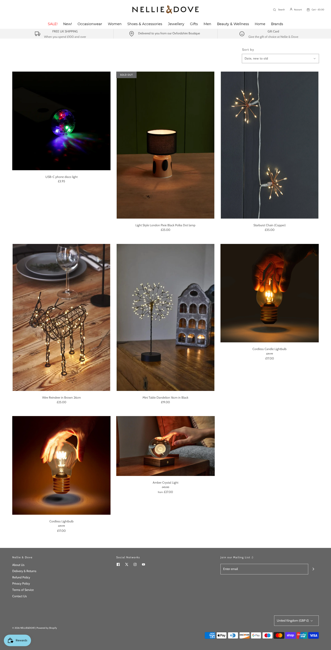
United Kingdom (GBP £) (293, 620)
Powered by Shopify (47, 627)
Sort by (248, 49)
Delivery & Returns (24, 571)
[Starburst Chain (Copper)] (269, 145)
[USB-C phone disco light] (61, 121)
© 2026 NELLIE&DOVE (23, 627)
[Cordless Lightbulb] (61, 465)
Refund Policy (21, 577)
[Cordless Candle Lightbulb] (269, 293)
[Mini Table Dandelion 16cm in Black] (165, 317)
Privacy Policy (21, 583)
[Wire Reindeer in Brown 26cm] (61, 317)
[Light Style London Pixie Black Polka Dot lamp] (165, 145)
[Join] (313, 569)
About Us (18, 565)
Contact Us (19, 596)
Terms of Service (23, 590)
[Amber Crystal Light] (165, 446)
